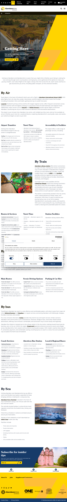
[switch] (26, 258)
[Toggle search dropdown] (61, 8)
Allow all (53, 263)
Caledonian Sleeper (40, 183)
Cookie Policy (4, 500)
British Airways (34, 107)
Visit (13, 2)
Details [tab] (33, 240)
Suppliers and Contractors (24, 478)
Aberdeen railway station (42, 166)
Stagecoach (30, 326)
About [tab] (53, 240)
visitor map (4, 419)
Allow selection (33, 263)
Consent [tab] (14, 240)
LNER (50, 173)
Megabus (21, 313)
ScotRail (59, 173)
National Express (10, 313)
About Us (4, 478)
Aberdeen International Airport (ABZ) (50, 97)
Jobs (11, 478)
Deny (14, 263)
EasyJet (24, 107)
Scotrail (3, 219)
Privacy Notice (15, 500)
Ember (21, 318)
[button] (64, 8)
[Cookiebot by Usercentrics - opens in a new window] (56, 237)
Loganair (3, 104)
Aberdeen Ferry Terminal (8, 400)
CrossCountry (16, 228)
